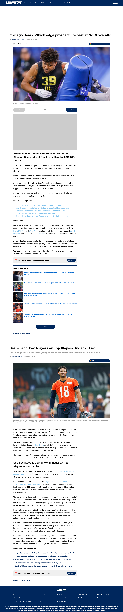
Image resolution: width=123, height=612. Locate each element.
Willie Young (34, 231)
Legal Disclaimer (103, 598)
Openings (42, 594)
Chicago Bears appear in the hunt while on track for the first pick (40, 211)
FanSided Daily (103, 594)
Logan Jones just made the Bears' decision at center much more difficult (44, 553)
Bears (26, 3)
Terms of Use (62, 598)
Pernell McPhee (19, 231)
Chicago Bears (25, 333)
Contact (60, 594)
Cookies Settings (63, 601)
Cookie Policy (83, 598)
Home (15, 333)
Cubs (37, 3)
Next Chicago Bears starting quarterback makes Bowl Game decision (42, 208)
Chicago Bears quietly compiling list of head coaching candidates (40, 205)
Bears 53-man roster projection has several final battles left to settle (43, 559)
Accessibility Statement (22, 601)
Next (72, 110)
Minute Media (14, 606)
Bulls (31, 3)
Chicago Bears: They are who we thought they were (35, 213)
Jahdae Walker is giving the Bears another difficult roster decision (42, 556)
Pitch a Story (18, 598)
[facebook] (110, 2)
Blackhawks (54, 3)
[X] (107, 2)
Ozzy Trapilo (39, 445)
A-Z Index (42, 601)
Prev (19, 110)
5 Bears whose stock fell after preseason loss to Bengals (38, 563)
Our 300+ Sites (83, 594)
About (62, 3)
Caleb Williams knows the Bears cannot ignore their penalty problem (43, 566)
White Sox (44, 3)
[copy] (25, 44)
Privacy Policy (44, 598)
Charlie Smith (17, 356)
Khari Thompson (18, 39)
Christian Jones (40, 234)
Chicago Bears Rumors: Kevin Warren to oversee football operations (42, 216)
